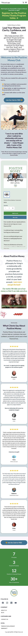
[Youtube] (16, 603)
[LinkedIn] (11, 603)
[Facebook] (3, 603)
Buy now (15, 217)
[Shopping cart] (23, 2)
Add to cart (15, 213)
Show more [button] (6, 248)
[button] (26, 2)
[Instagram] (7, 603)
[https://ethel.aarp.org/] (16, 314)
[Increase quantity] (12, 208)
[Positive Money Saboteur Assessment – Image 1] (7, 195)
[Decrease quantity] (5, 208)
